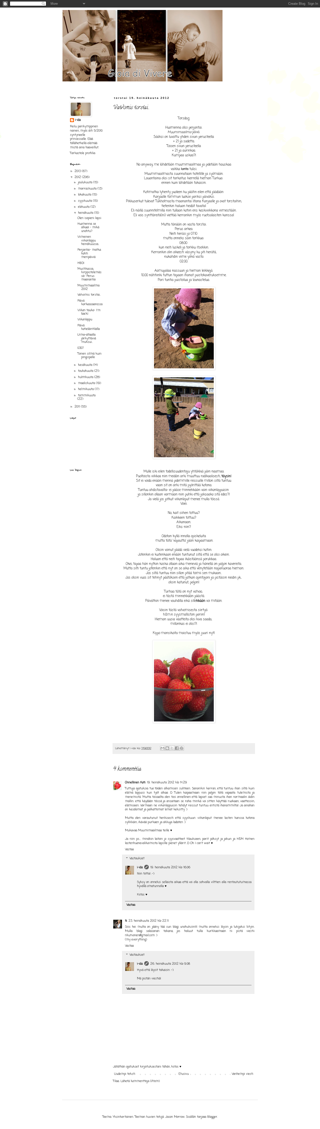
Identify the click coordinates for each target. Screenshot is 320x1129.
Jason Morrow (174, 1117)
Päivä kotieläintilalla (89, 327)
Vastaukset (137, 858)
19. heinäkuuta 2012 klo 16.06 (170, 867)
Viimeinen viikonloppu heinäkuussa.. (88, 240)
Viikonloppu (85, 319)
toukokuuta (86, 371)
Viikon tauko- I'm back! (89, 312)
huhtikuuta (86, 377)
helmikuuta (86, 389)
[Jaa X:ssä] (172, 748)
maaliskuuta (87, 383)
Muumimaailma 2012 (89, 287)
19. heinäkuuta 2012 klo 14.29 (167, 782)
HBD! (81, 263)
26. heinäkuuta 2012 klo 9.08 (170, 964)
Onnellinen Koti (135, 782)
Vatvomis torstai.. (89, 295)
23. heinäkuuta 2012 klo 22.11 (148, 921)
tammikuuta (87, 395)
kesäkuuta (85, 365)
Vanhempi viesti (242, 1074)
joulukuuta (85, 182)
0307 (81, 348)
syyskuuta (85, 201)
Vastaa (129, 849)
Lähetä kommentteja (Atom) (140, 1081)
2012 (78, 177)
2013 (78, 171)
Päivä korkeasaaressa (90, 303)
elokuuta (84, 207)
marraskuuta (88, 189)
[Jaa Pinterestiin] (181, 748)
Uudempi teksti (124, 1074)
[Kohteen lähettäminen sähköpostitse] (162, 748)
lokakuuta (85, 195)
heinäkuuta (86, 213)
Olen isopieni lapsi (89, 218)
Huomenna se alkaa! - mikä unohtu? (88, 227)
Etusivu (183, 1074)
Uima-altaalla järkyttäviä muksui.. (87, 338)
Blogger (212, 1117)
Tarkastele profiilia (82, 153)
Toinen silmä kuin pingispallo (90, 356)
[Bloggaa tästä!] (167, 748)
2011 (77, 407)
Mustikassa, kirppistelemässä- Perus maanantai (90, 274)
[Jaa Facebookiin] (176, 748)
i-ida (140, 867)
